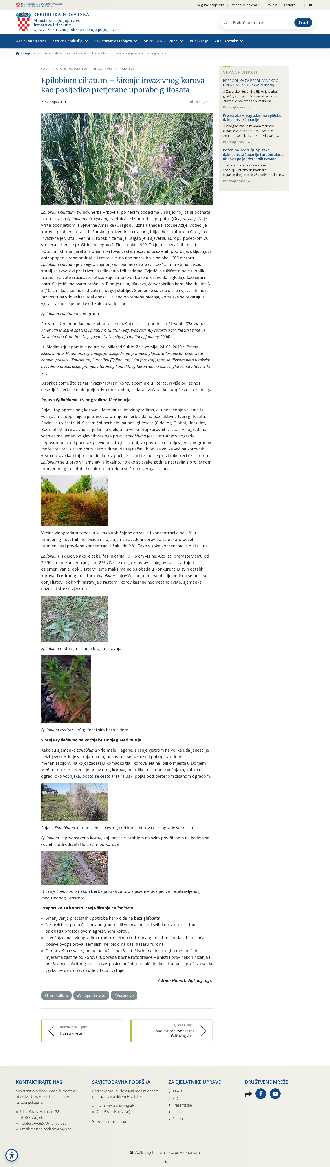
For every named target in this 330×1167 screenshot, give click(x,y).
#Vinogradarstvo (91, 995)
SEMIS (177, 1091)
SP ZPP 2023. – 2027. (161, 40)
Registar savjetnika (210, 5)
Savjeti (27, 53)
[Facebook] (304, 5)
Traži (303, 22)
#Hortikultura (56, 995)
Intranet (178, 1111)
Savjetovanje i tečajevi (113, 40)
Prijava (177, 1118)
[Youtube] (310, 5)
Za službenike (226, 40)
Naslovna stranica (31, 40)
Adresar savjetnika (111, 1121)
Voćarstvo (125, 69)
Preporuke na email (245, 5)
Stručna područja (68, 40)
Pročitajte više (234, 107)
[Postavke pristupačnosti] (11, 1155)
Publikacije (199, 40)
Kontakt (289, 5)
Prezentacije (182, 1105)
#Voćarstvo (124, 995)
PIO (175, 1098)
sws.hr (165, 1161)
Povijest (271, 5)
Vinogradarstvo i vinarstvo (84, 69)
